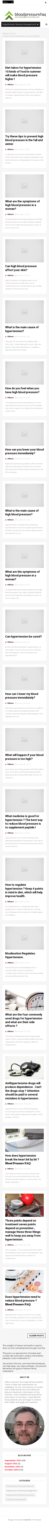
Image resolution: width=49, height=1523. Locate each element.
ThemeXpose (36, 1520)
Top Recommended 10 (16, 1499)
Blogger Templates (15, 1520)
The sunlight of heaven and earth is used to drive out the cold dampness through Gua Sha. (24, 1346)
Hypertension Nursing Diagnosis (19, 1486)
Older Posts (36, 1335)
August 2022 (11, 1463)
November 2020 (12, 1467)
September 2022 (13, 1460)
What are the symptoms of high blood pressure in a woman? (22, 205)
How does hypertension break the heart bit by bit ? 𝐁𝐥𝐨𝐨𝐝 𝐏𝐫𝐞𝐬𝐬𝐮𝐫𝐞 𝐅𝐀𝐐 (22, 1159)
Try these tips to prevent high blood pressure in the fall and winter (24, 140)
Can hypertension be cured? (23, 636)
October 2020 (12, 1470)
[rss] (45, 2)
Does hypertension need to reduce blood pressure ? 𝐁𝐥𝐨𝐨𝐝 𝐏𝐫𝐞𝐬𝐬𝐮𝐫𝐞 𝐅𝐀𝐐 (23, 1300)
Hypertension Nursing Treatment (20, 1495)
